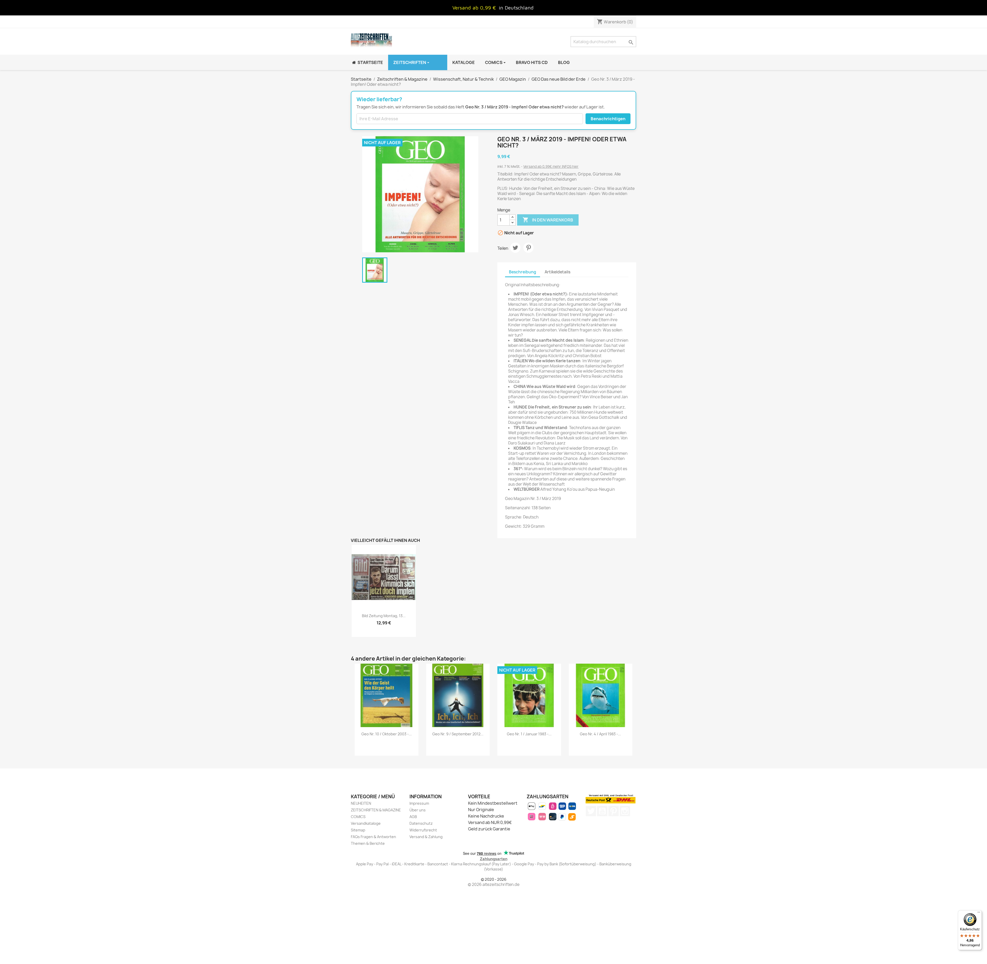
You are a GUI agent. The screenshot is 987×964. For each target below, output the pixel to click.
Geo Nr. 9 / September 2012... (457, 733)
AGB (413, 816)
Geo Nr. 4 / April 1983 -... (600, 733)
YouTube (602, 811)
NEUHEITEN (361, 803)
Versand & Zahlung (426, 836)
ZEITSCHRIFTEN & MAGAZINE (376, 810)
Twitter (591, 811)
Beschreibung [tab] (522, 272)
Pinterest (528, 248)
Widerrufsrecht (423, 830)
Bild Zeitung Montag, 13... (384, 615)
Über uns (417, 810)
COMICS (358, 816)
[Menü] (979, 913)
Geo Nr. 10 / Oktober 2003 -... (386, 733)
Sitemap (358, 830)
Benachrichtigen (608, 119)
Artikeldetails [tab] (557, 272)
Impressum (419, 803)
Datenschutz (421, 823)
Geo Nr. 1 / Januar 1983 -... (529, 733)
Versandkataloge (366, 823)
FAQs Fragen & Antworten (373, 836)
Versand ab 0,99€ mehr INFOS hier (551, 166)
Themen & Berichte (368, 843)
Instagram (625, 811)
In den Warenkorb (548, 220)
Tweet (515, 248)
